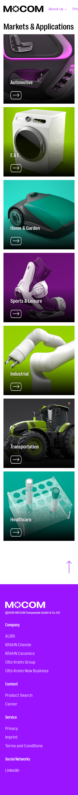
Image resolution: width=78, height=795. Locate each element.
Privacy (11, 728)
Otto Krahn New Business (27, 670)
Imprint (11, 736)
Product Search (18, 694)
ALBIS (10, 635)
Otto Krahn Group (20, 661)
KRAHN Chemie (18, 644)
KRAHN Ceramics (20, 653)
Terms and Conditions (24, 745)
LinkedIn (12, 769)
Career (11, 703)
